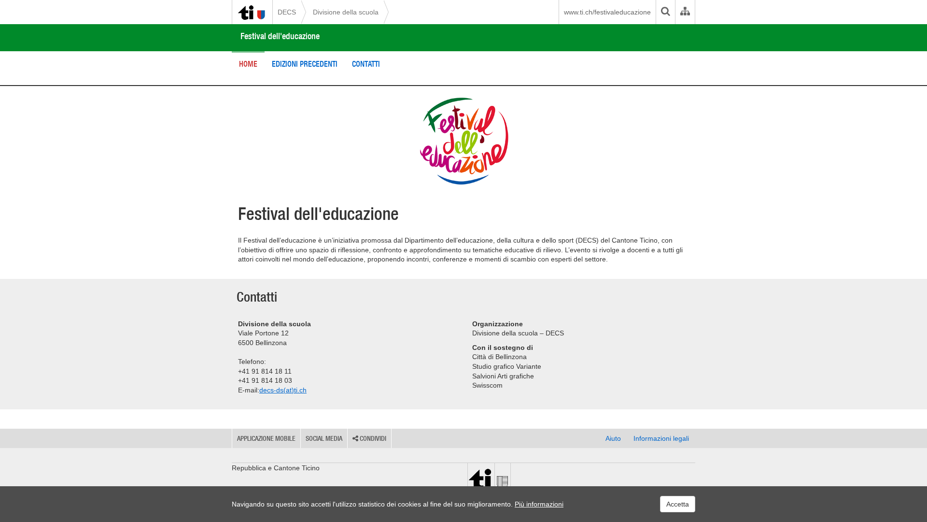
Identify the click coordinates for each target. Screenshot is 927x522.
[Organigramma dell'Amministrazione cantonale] (685, 12)
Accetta (677, 504)
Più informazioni (539, 504)
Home (248, 63)
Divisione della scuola (346, 12)
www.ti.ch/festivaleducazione (607, 12)
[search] (665, 12)
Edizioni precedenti (304, 63)
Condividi (372, 438)
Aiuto (613, 438)
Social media (324, 438)
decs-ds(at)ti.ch (283, 390)
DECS (287, 12)
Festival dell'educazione (280, 36)
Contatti (366, 63)
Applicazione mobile (266, 438)
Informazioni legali (661, 438)
